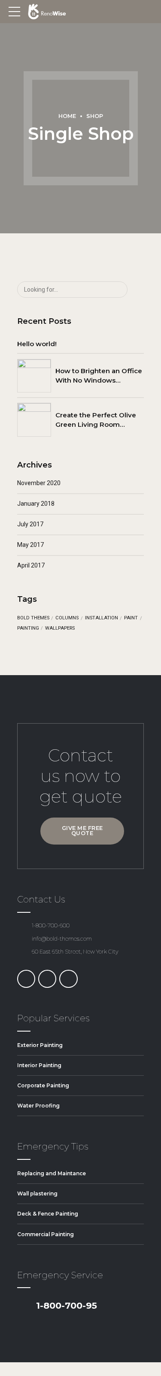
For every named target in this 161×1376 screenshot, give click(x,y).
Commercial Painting (45, 1234)
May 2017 (30, 544)
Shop (94, 116)
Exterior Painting (40, 1045)
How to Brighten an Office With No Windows (98, 375)
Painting (28, 628)
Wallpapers (60, 628)
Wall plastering (37, 1193)
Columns (67, 618)
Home (67, 116)
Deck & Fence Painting (47, 1213)
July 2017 (30, 524)
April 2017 (31, 565)
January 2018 (36, 503)
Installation (101, 618)
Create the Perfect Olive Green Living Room (95, 419)
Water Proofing (38, 1105)
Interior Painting (39, 1065)
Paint (131, 618)
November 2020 (39, 483)
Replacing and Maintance (51, 1173)
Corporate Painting (43, 1085)
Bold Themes (33, 618)
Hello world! (37, 344)
